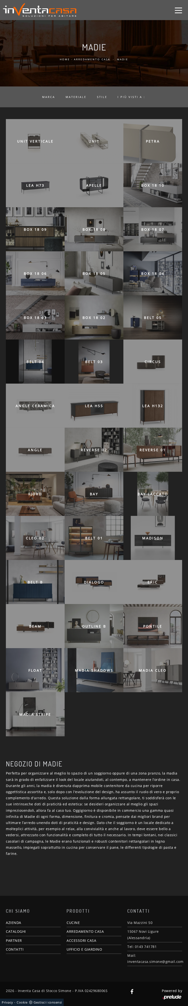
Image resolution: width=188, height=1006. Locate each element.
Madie (122, 59)
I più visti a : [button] (131, 97)
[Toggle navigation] (178, 10)
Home (65, 59)
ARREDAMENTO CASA (85, 931)
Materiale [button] (76, 97)
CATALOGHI (16, 931)
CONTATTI (15, 949)
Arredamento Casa (92, 59)
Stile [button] (102, 97)
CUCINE (73, 922)
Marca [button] (48, 97)
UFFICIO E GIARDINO (84, 949)
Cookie (22, 1002)
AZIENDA (13, 922)
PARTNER (14, 940)
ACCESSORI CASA (81, 940)
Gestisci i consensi (48, 1002)
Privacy (7, 1002)
